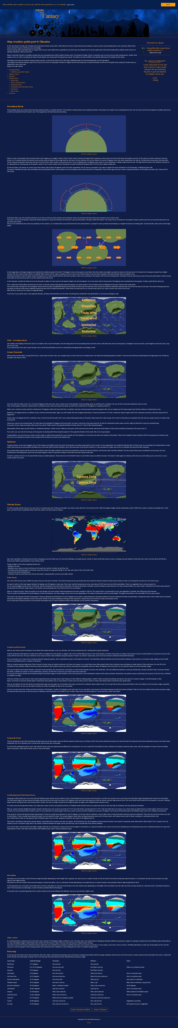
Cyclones (12, 76)
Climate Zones (13, 78)
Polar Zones (14, 80)
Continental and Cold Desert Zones (22, 87)
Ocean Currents (14, 74)
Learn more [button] (70, 4)
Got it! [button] (168, 4)
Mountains (14, 89)
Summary (12, 93)
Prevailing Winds (14, 70)
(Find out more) (155, 53)
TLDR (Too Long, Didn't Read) (20, 72)
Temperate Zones (16, 85)
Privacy (89, 1022)
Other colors (15, 91)
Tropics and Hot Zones (18, 82)
